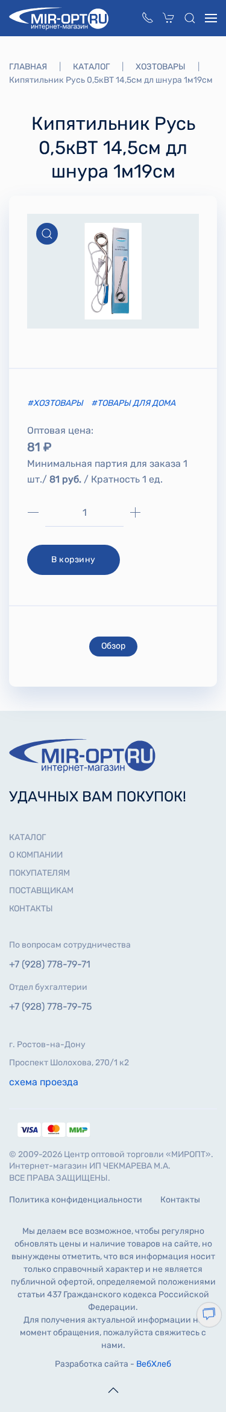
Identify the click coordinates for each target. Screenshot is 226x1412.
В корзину (73, 559)
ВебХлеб (153, 1364)
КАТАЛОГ (27, 837)
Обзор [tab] (113, 646)
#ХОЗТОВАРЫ (56, 403)
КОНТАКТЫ (31, 908)
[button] (190, 18)
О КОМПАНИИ (36, 855)
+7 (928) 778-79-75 (50, 1006)
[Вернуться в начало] (60, 18)
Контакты (180, 1200)
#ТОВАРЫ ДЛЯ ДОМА (133, 403)
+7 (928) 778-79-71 (49, 964)
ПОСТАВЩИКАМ (41, 890)
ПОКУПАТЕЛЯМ (39, 873)
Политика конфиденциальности (75, 1200)
